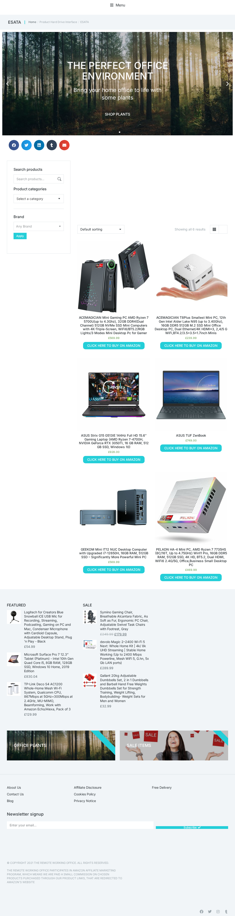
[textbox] (30, 198)
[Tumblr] (226, 911)
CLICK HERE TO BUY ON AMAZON (113, 345)
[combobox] (39, 198)
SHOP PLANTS (117, 114)
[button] (117, 5)
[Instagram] (218, 911)
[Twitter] (210, 911)
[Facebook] (201, 911)
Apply (20, 236)
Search (59, 178)
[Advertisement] (38, 282)
